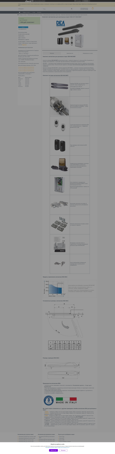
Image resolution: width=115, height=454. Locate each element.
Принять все (53, 450)
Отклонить (63, 450)
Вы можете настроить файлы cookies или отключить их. (57, 447)
